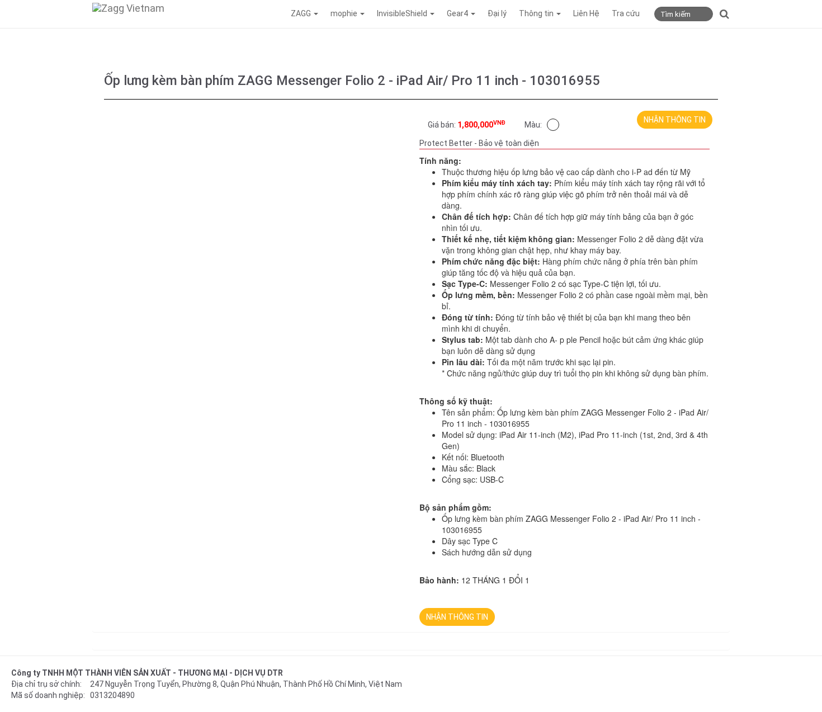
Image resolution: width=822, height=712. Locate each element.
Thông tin (537, 13)
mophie (344, 13)
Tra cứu (626, 13)
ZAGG (302, 13)
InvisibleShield (403, 13)
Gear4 (458, 13)
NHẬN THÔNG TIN (675, 119)
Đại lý (497, 13)
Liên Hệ (586, 13)
